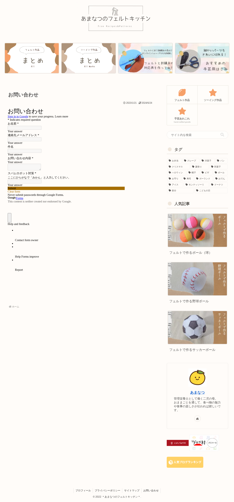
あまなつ (197, 392)
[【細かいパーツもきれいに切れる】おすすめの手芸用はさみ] (202, 58)
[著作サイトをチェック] (197, 418)
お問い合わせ (151, 490)
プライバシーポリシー (107, 490)
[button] (222, 135)
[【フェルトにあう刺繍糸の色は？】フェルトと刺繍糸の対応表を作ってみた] (145, 58)
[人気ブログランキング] (185, 462)
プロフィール (83, 490)
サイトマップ (131, 490)
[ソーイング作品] (88, 58)
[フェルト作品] (32, 58)
